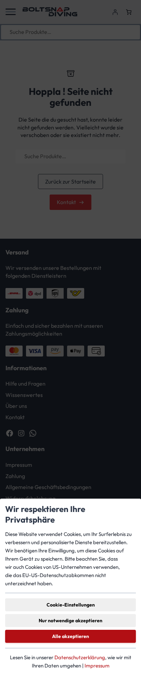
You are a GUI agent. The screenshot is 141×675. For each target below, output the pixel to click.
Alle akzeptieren (70, 636)
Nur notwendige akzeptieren (70, 620)
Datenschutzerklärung (79, 657)
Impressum (97, 665)
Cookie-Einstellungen (71, 605)
